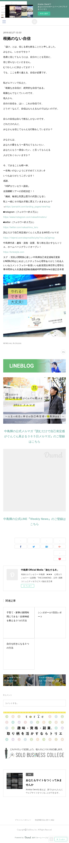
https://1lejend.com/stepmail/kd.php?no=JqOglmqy (29, 237)
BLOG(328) (17, 343)
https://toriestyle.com (13, 251)
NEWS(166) (7, 343)
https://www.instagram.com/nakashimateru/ (25, 216)
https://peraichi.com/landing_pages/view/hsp (27, 206)
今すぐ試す (44, 13)
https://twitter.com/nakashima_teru (20, 227)
